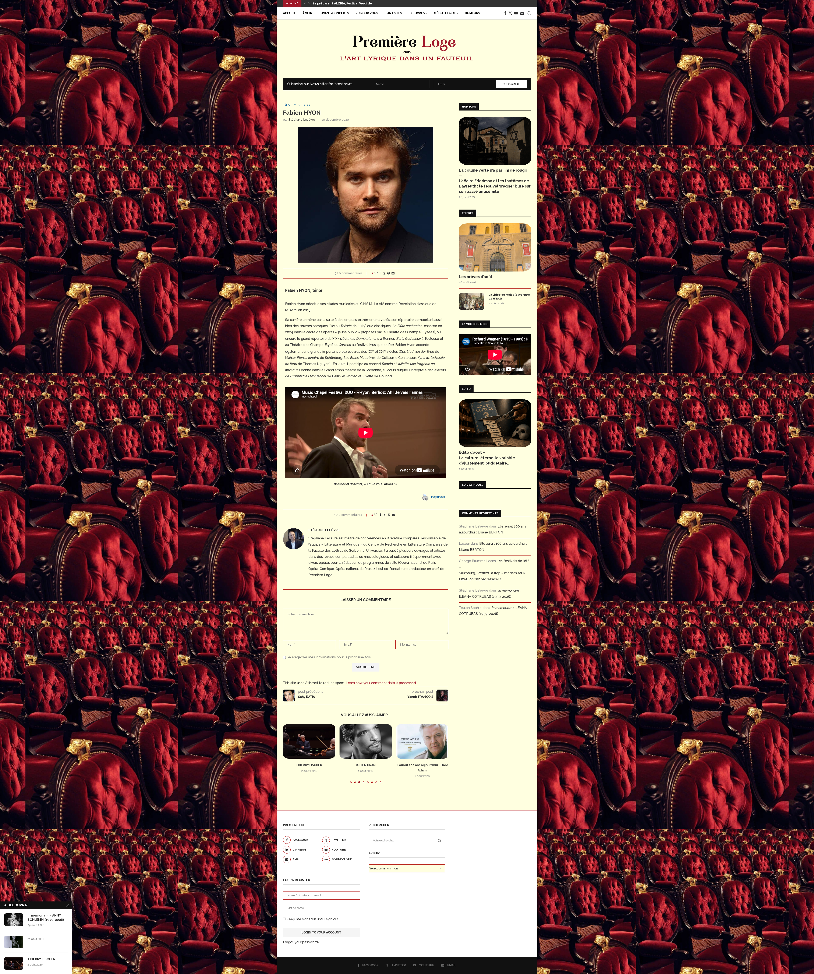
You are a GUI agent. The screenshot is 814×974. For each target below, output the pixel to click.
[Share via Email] (393, 273)
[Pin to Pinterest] (388, 273)
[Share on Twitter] (384, 273)
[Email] (522, 13)
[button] (305, 3)
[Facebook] (505, 13)
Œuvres (418, 13)
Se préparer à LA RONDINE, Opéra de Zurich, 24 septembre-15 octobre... (367, 3)
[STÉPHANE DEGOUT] (366, 741)
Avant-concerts (335, 13)
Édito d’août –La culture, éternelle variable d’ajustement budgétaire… (487, 457)
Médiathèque (445, 13)
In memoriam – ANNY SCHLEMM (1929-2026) (46, 918)
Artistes (394, 13)
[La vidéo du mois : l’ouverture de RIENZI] (471, 301)
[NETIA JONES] (422, 741)
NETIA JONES (422, 765)
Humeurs (472, 13)
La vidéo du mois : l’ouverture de (509, 296)
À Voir (307, 13)
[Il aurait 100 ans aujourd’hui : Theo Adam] (309, 741)
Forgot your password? (301, 942)
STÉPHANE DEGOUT (366, 765)
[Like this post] (376, 273)
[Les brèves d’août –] (495, 247)
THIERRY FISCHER (41, 959)
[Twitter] (510, 13)
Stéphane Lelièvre (302, 119)
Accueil (289, 13)
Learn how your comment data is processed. (381, 683)
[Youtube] (516, 13)
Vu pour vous (366, 13)
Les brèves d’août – (477, 276)
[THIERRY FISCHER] (13, 963)
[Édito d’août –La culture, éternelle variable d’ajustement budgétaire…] (495, 423)
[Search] (529, 13)
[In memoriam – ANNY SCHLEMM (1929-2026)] (13, 919)
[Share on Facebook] (380, 273)
